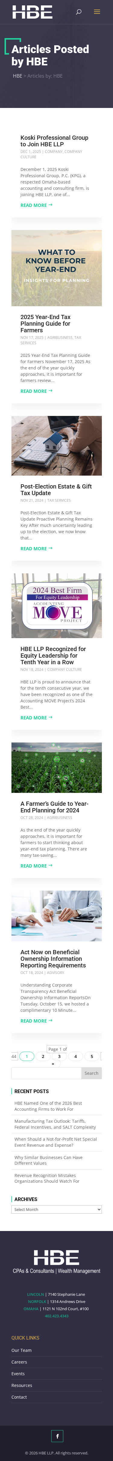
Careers (19, 1362)
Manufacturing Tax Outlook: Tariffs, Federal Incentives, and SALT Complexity (55, 1124)
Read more (33, 205)
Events (18, 1373)
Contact (19, 1397)
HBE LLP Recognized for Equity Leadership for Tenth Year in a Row (53, 655)
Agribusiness (60, 337)
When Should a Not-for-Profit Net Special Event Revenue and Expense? (55, 1142)
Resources (21, 1385)
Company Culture (64, 669)
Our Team (21, 1350)
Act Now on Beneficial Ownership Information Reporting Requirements (53, 959)
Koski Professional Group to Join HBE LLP (54, 141)
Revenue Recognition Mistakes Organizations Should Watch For (47, 1178)
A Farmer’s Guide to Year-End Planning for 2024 (54, 807)
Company (54, 151)
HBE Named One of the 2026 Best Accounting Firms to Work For (48, 1106)
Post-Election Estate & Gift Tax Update (56, 490)
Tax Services (59, 500)
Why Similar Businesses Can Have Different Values (48, 1160)
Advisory (55, 972)
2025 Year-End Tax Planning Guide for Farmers (45, 323)
